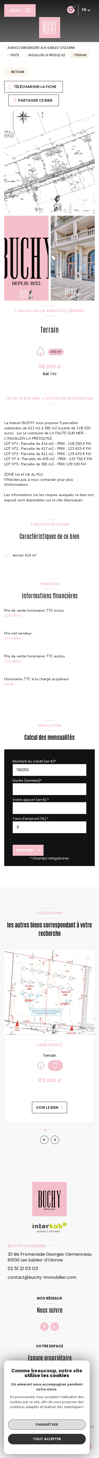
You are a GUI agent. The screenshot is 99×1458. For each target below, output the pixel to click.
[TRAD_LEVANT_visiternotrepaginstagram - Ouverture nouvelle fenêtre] (54, 1326)
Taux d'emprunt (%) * (30, 818)
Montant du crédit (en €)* (34, 761)
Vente (14, 55)
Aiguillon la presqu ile (46, 55)
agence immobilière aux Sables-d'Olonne (41, 47)
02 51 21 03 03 (23, 1268)
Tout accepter (47, 1438)
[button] (55, 1140)
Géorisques (73, 500)
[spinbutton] (49, 827)
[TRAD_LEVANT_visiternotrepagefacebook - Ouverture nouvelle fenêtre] (44, 1326)
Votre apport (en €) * (31, 799)
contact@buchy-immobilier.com (42, 1277)
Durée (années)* (27, 780)
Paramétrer (47, 1424)
